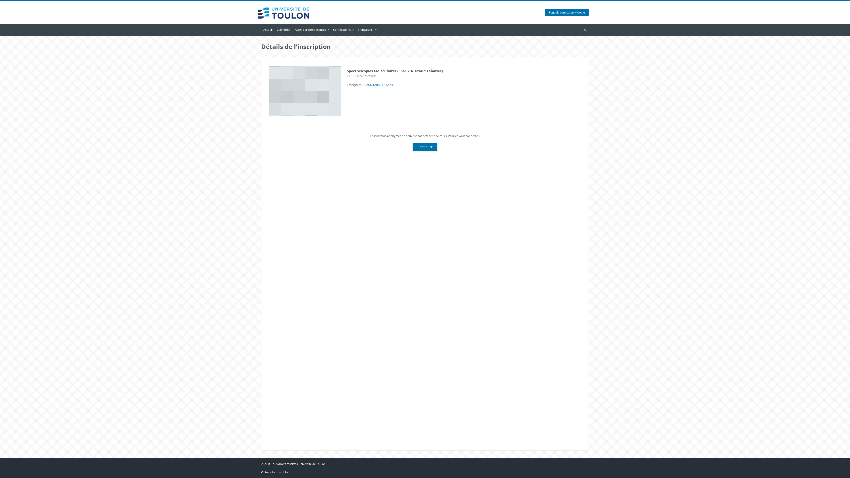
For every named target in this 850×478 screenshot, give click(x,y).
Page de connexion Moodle (567, 12)
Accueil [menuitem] (267, 30)
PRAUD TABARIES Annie (378, 85)
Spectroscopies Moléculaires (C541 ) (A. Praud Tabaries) (395, 71)
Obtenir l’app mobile (274, 472)
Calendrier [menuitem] (283, 30)
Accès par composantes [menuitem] (310, 30)
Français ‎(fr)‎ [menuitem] (365, 30)
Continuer (425, 147)
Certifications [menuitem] (342, 30)
